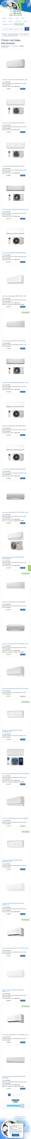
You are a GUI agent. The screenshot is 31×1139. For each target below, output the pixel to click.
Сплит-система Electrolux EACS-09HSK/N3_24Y (12, 860)
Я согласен (15, 1135)
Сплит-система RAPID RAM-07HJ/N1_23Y (15, 209)
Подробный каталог (7, 24)
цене (22, 46)
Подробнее (22, 696)
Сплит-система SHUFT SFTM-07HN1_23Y (15, 512)
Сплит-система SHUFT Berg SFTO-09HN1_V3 (13, 990)
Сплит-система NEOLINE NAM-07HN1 (14, 253)
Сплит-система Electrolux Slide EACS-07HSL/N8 (14, 1077)
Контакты (25, 21)
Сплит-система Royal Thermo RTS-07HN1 (15, 688)
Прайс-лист (18, 21)
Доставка (11, 21)
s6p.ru (15, 1102)
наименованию (15, 46)
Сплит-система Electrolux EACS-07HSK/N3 (15, 773)
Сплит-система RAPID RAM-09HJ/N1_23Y (15, 382)
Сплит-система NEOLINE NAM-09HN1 (14, 426)
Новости (11, 18)
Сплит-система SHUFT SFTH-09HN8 (13, 602)
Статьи (17, 18)
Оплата (4, 21)
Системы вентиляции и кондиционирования (20, 1117)
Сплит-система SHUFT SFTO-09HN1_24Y (15, 1035)
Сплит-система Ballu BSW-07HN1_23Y (14, 296)
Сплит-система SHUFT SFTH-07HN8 (13, 341)
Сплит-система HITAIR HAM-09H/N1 (13, 166)
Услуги (22, 18)
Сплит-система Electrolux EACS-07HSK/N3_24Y (12, 731)
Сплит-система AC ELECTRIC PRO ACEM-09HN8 (13, 558)
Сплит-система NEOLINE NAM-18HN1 (14, 469)
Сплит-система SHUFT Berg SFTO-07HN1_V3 (13, 904)
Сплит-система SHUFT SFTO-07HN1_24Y (15, 948)
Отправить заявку (19, 24)
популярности (4, 47)
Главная (4, 18)
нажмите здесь (11, 1133)
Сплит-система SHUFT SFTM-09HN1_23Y (15, 644)
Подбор (29, 568)
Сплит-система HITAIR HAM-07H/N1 (13, 123)
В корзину (23, 88)
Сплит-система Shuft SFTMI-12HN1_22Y (14, 79)
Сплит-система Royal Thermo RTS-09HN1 (15, 818)
